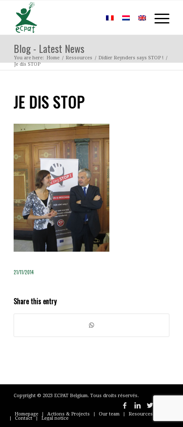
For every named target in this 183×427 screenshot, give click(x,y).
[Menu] (157, 17)
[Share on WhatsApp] (91, 325)
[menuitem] (89, 17)
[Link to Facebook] (124, 405)
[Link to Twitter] (150, 405)
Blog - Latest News (49, 48)
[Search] (89, 17)
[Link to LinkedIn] (137, 405)
